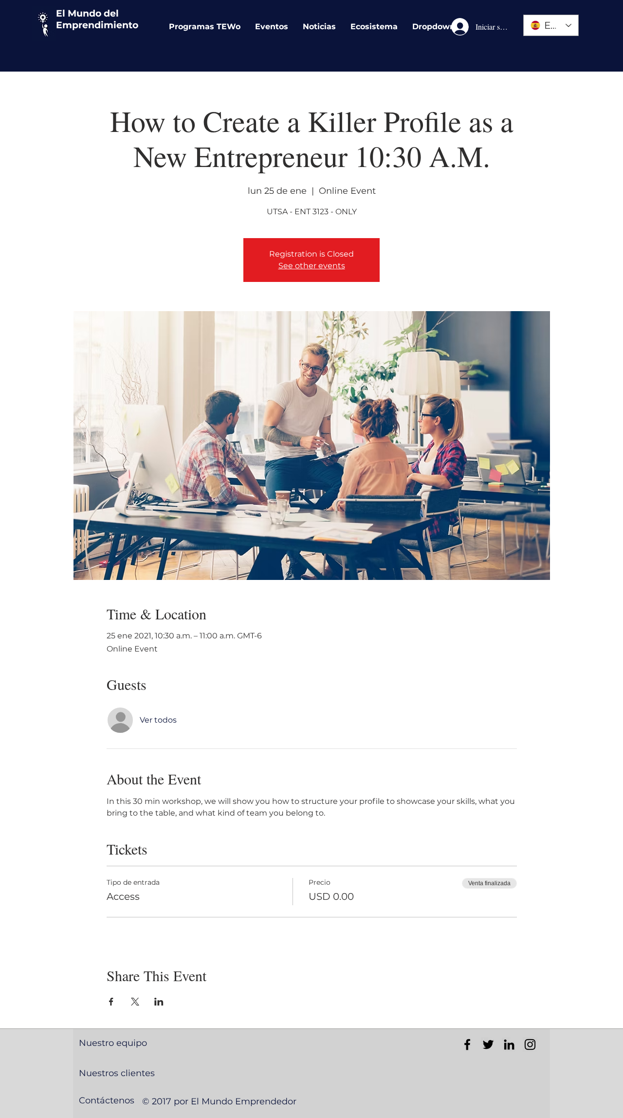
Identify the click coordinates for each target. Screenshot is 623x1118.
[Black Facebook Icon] (467, 1044)
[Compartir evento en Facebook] (111, 1002)
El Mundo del (87, 13)
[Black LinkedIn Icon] (509, 1044)
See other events (311, 265)
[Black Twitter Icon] (488, 1044)
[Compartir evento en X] (135, 1002)
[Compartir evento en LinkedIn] (159, 1002)
